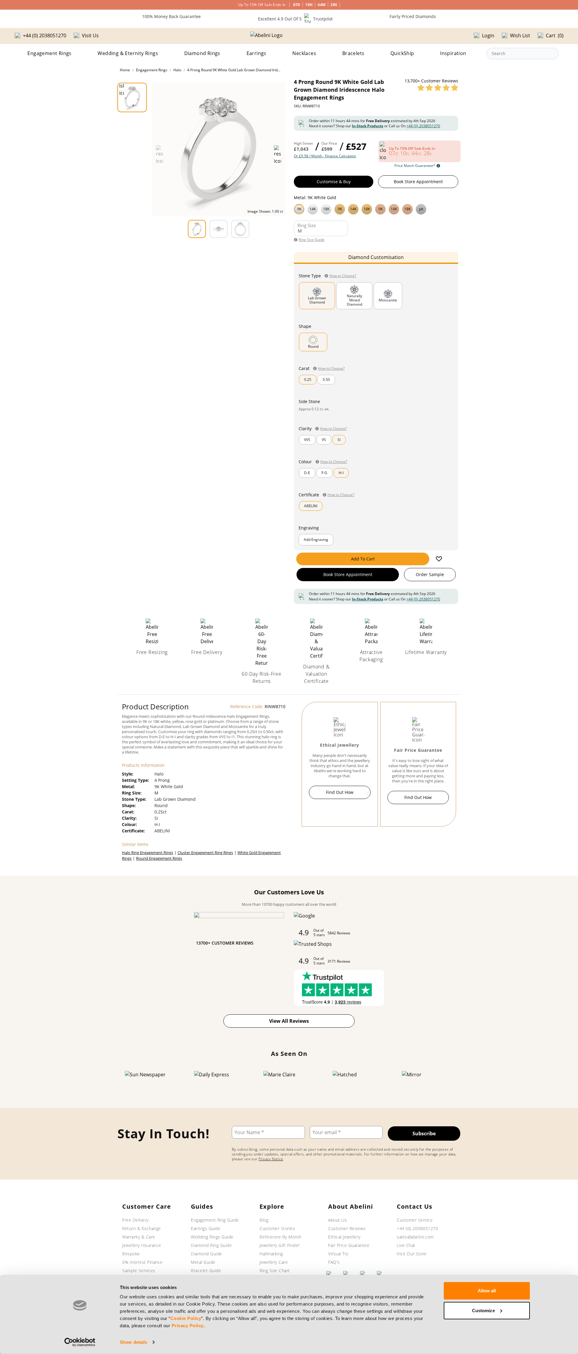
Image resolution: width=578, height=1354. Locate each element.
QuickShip (402, 53)
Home (125, 69)
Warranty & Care (138, 1237)
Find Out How (339, 792)
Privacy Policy (188, 1325)
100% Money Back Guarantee (171, 16)
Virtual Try (338, 1254)
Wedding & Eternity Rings (128, 53)
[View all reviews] (437, 87)
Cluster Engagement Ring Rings (205, 852)
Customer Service (415, 1220)
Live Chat (406, 1245)
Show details (133, 1342)
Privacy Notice (271, 1158)
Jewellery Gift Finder (279, 1245)
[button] (376, 208)
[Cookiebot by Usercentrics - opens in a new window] (80, 1342)
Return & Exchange (141, 1228)
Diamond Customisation (376, 257)
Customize (483, 1310)
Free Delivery (135, 1220)
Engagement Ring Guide (215, 1220)
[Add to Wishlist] (439, 559)
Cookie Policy (185, 1318)
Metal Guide (203, 1262)
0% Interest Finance (142, 1262)
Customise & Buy (334, 181)
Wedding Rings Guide (212, 1237)
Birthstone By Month (280, 1237)
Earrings (256, 53)
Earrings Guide (205, 1228)
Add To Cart (363, 559)
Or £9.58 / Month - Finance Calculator (325, 156)
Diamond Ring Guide (211, 1245)
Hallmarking (271, 1254)
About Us (337, 1220)
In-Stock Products (367, 125)
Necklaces (304, 53)
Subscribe (424, 1133)
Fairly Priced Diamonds (413, 16)
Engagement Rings (49, 53)
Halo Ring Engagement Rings (147, 852)
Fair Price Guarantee (348, 1245)
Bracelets (353, 53)
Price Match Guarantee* (414, 165)
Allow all (487, 1290)
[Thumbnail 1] (132, 97)
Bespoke (131, 1254)
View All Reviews (289, 1021)
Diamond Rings (202, 53)
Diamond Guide (206, 1254)
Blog (263, 1220)
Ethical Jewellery (344, 1237)
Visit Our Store (412, 1254)
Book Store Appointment (418, 181)
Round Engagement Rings (159, 858)
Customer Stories (277, 1228)
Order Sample (430, 574)
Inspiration (453, 53)
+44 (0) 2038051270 (423, 125)
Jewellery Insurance (141, 1245)
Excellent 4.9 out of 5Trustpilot (295, 19)
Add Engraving (316, 539)
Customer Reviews (346, 1228)
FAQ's (334, 1262)
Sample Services (138, 1270)
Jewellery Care (273, 1262)
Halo (177, 69)
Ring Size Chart (274, 1270)
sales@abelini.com (415, 1237)
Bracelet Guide (206, 1270)
